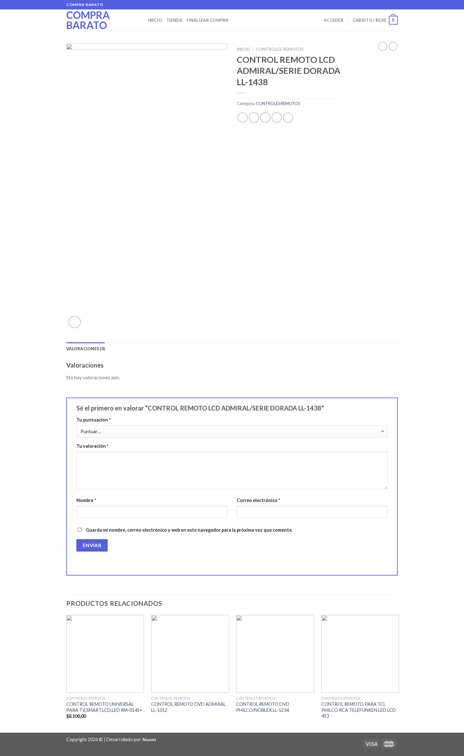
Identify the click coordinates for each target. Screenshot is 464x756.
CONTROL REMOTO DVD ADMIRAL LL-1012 (188, 707)
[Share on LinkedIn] (288, 117)
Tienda (174, 20)
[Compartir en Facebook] (242, 117)
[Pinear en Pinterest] (276, 117)
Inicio (155, 20)
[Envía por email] (265, 117)
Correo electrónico (258, 500)
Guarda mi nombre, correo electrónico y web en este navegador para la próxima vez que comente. (189, 530)
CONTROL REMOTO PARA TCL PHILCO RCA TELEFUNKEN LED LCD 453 (358, 709)
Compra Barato (88, 20)
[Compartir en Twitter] (254, 117)
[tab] (85, 348)
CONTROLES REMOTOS (280, 49)
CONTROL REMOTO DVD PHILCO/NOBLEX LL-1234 (262, 707)
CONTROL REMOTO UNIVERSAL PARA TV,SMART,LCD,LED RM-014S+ (104, 707)
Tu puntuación (93, 419)
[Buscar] (141, 20)
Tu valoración (92, 446)
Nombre (86, 500)
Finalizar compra (207, 20)
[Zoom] (74, 322)
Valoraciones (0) (85, 348)
